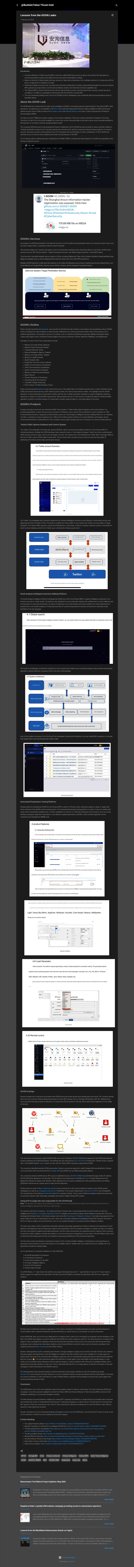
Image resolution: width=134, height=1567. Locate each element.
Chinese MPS (83, 1456)
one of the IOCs (79, 1161)
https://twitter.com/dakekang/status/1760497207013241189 (63, 1434)
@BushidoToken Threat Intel (37, 5)
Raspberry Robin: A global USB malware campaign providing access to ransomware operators (60, 1506)
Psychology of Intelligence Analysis (78, 1216)
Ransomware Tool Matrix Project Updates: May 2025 (43, 1482)
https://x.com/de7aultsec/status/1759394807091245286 (86, 1426)
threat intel (76, 1460)
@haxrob (42, 389)
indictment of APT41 (91, 1191)
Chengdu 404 (54, 1171)
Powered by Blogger (68, 1557)
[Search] (116, 6)
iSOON (23, 1460)
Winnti (58, 1193)
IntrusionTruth (25, 1374)
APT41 (23, 1456)
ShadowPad (48, 1193)
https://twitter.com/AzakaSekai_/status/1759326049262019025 (67, 1424)
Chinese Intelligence (69, 1456)
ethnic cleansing (40, 1347)
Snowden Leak (56, 111)
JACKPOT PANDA (76, 1176)
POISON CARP (54, 1460)
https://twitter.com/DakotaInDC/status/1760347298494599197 (62, 1444)
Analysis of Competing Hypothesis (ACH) (45, 1214)
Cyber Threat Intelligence (99, 1456)
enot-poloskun (71, 1561)
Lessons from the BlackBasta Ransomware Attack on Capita (46, 1530)
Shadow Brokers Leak (73, 111)
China (42, 1456)
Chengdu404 (33, 1456)
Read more (109, 1500)
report (42, 1163)
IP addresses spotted (49, 1188)
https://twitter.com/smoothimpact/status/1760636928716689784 (74, 1439)
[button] (112, 15)
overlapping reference (46, 1191)
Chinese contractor (53, 1456)
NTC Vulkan (58, 109)
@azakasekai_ (44, 329)
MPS (44, 1460)
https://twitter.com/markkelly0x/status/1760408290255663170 (69, 1441)
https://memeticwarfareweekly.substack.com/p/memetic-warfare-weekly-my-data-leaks (74, 1436)
